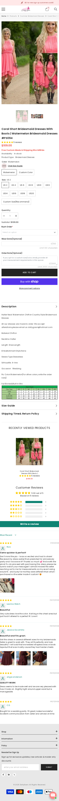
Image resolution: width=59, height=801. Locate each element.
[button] (7, 142)
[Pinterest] (8, 774)
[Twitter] (14, 774)
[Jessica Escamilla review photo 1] (7, 658)
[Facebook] (3, 774)
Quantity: (6, 210)
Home (4, 16)
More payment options (29, 288)
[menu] (3, 9)
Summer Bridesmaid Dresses (32, 16)
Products (13, 16)
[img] (6, 543)
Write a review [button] (29, 524)
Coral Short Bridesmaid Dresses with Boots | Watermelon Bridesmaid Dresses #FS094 (29, 472)
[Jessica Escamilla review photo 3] (40, 658)
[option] (29, 62)
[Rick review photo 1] (7, 585)
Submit (49, 767)
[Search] (55, 9)
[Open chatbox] (53, 795)
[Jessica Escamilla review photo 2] (23, 658)
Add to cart (29, 272)
